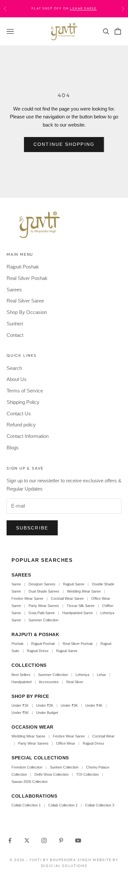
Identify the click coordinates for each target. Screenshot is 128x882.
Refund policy (21, 424)
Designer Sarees (42, 584)
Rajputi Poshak (23, 266)
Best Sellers (21, 675)
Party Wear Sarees (44, 606)
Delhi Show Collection (51, 774)
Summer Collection (43, 620)
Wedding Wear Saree (84, 591)
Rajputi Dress (38, 651)
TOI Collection (87, 774)
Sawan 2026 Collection (29, 782)
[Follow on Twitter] (27, 840)
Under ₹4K (93, 705)
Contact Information (28, 436)
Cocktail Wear (103, 736)
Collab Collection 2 (63, 805)
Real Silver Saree (25, 300)
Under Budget (47, 713)
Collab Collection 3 (99, 805)
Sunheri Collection (64, 767)
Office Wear (65, 743)
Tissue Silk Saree (81, 606)
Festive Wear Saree (27, 598)
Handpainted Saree (77, 613)
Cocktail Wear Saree (67, 598)
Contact (15, 335)
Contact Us (19, 413)
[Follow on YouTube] (78, 840)
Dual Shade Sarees (44, 591)
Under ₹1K (20, 705)
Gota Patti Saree (42, 613)
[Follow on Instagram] (44, 840)
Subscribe (32, 527)
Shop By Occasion (27, 312)
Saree (16, 584)
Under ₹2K (44, 705)
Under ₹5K (20, 713)
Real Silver (74, 682)
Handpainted (21, 682)
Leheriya (82, 675)
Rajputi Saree (73, 584)
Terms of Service (25, 390)
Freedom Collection (26, 767)
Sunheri (15, 323)
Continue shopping (64, 144)
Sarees (14, 289)
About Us (17, 379)
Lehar (101, 675)
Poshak (17, 644)
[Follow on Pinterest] (61, 840)
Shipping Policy (23, 402)
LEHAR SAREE (83, 8)
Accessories (49, 682)
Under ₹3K (69, 705)
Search (14, 368)
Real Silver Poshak (27, 278)
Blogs (13, 447)
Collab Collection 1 (26, 805)
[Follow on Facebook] (10, 840)
